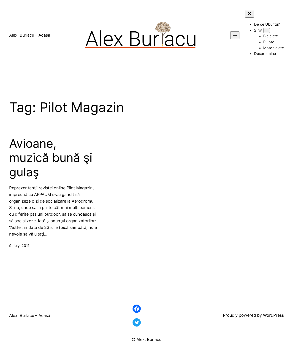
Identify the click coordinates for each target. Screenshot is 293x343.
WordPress (273, 315)
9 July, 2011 (19, 245)
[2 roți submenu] (266, 30)
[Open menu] (234, 35)
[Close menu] (249, 14)
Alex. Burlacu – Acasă (29, 35)
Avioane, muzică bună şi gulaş (50, 158)
